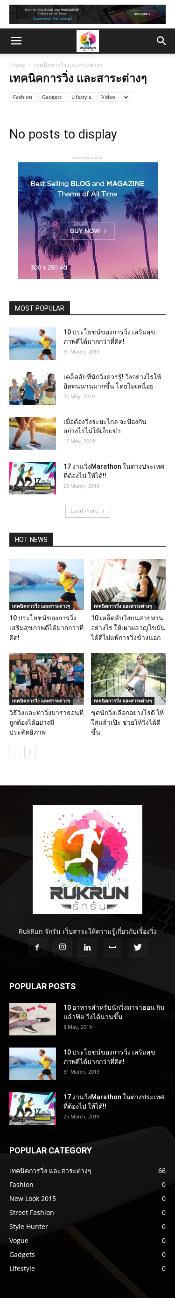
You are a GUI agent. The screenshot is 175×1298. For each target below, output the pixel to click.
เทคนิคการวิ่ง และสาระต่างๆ (41, 606)
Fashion (22, 96)
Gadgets (52, 96)
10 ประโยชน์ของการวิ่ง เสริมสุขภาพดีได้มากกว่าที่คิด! (46, 627)
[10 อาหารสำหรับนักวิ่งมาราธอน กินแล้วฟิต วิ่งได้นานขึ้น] (32, 1019)
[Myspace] (113, 947)
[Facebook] (37, 947)
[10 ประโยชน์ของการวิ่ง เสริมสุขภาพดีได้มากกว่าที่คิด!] (32, 343)
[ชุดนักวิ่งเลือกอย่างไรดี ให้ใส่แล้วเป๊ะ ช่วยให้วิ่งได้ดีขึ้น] (128, 678)
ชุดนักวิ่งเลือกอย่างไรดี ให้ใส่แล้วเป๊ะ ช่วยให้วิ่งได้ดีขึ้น (127, 722)
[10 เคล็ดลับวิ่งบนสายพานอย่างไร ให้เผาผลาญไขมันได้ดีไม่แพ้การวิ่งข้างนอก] (128, 584)
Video (108, 96)
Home (17, 65)
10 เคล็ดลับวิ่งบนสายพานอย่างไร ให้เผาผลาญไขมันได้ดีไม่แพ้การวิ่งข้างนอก (128, 627)
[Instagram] (62, 947)
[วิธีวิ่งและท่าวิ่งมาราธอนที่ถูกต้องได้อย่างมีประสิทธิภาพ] (46, 678)
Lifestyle (81, 96)
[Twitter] (138, 947)
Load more (84, 510)
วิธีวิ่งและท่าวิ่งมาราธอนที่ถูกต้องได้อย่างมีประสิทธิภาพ (46, 722)
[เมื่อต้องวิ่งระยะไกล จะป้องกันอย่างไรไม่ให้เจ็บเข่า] (32, 433)
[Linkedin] (87, 947)
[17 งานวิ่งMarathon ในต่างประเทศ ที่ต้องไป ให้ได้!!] (32, 478)
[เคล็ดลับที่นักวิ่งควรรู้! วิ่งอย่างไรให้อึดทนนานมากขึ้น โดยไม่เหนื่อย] (32, 388)
